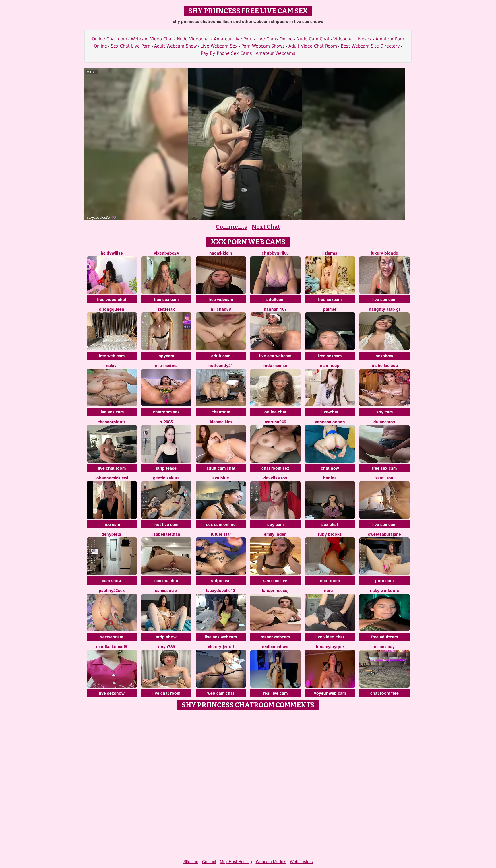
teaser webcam (275, 637)
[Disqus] (248, 785)
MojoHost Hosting (236, 861)
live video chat (329, 637)
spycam (166, 355)
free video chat (111, 299)
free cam (111, 524)
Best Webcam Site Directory (370, 46)
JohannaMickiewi (111, 478)
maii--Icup (330, 365)
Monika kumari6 (111, 646)
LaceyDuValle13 (220, 590)
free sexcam (330, 299)
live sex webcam (275, 355)
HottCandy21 (220, 365)
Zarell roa (384, 478)
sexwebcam (111, 637)
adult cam (220, 355)
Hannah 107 (275, 309)
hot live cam (166, 524)
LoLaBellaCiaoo (384, 365)
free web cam (112, 355)
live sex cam (384, 299)
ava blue (220, 478)
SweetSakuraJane (384, 534)
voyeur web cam (330, 693)
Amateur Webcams (275, 53)
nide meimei (275, 365)
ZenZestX (166, 309)
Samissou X (166, 590)
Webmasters (301, 861)
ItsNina (330, 478)
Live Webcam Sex (219, 46)
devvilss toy (275, 478)
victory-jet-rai (221, 646)
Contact (209, 861)
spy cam (384, 412)
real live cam (275, 693)
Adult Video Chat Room (312, 46)
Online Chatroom (109, 39)
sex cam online (221, 524)
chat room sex (275, 468)
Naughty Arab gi (384, 309)
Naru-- (330, 590)
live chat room (112, 468)
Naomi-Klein (220, 253)
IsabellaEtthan (166, 534)
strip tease (166, 468)
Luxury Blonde (384, 253)
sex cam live (275, 580)
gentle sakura (166, 478)
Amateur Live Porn (233, 39)
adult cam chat (220, 468)
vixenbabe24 (166, 253)
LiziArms (329, 253)
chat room (330, 580)
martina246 (275, 421)
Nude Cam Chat (313, 39)
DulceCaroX (384, 421)
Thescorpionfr (111, 421)
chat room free (384, 693)
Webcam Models (271, 861)
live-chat (329, 412)
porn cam (384, 580)
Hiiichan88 (221, 309)
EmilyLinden (275, 534)
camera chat (166, 580)
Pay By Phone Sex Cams (226, 53)
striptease (220, 580)
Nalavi (112, 365)
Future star (221, 534)
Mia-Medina (166, 365)
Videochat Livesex (352, 39)
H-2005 (166, 421)
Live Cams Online (274, 39)
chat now (330, 468)
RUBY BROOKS (330, 534)
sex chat (329, 524)
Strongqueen (111, 309)
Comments (231, 226)
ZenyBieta (111, 534)
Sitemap (190, 861)
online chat (275, 412)
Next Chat (266, 226)
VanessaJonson (330, 421)
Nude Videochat (193, 39)
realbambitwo (275, 646)
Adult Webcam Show (175, 46)
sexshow (384, 355)
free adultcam (384, 637)
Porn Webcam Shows (263, 46)
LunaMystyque (330, 646)
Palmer (329, 309)
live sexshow (112, 693)
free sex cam (166, 299)
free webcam (220, 299)
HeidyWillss (112, 253)
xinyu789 (166, 646)
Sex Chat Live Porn (130, 46)
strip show (166, 637)
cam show (112, 580)
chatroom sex (166, 412)
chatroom (221, 412)
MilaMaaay (384, 646)
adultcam (275, 299)
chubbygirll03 (275, 253)
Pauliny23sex (112, 590)
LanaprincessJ (275, 590)
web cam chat (220, 693)
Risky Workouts (384, 590)
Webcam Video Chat (152, 39)
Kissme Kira (221, 421)
